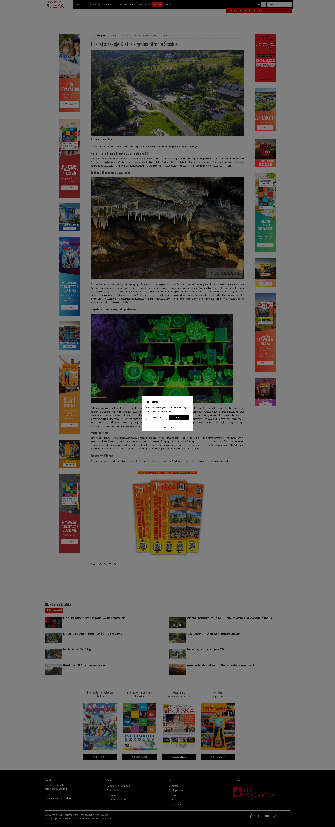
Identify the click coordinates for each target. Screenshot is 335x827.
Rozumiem (179, 417)
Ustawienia (156, 417)
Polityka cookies (167, 427)
